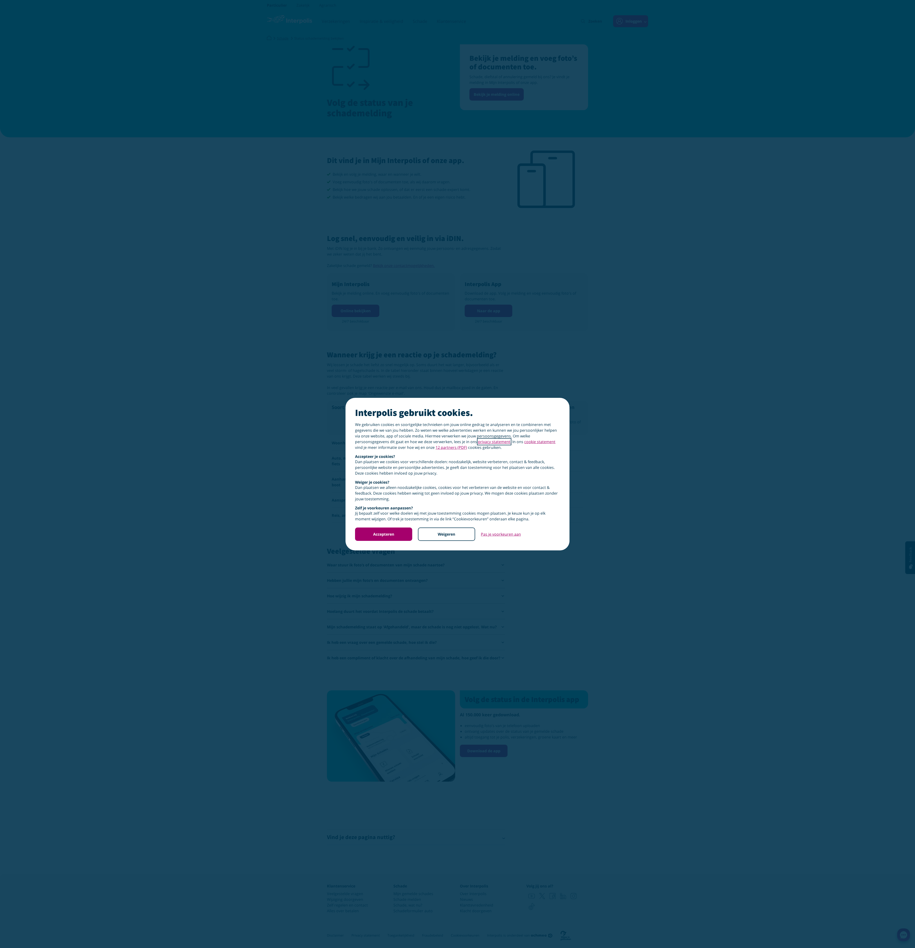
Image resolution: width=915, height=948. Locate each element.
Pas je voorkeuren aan (501, 534)
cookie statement (539, 441)
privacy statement (494, 441)
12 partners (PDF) (451, 447)
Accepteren (383, 534)
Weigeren (446, 534)
